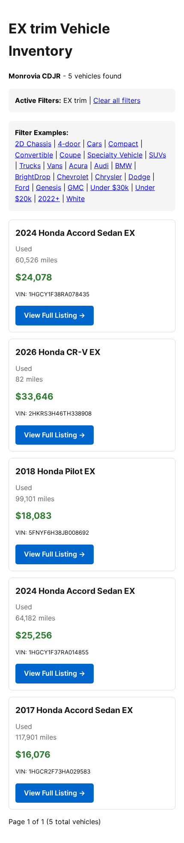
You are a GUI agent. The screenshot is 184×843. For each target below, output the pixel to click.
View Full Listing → (54, 315)
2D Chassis (33, 143)
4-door (69, 143)
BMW (123, 165)
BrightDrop (32, 176)
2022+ (49, 198)
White (75, 198)
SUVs (157, 155)
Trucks (30, 165)
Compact (123, 143)
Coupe (70, 155)
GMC (76, 187)
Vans (54, 165)
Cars (94, 143)
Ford (22, 187)
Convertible (34, 155)
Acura (78, 165)
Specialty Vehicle (114, 155)
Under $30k (109, 187)
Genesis (48, 187)
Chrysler (108, 176)
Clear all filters (116, 100)
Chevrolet (73, 176)
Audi (101, 165)
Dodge (139, 176)
